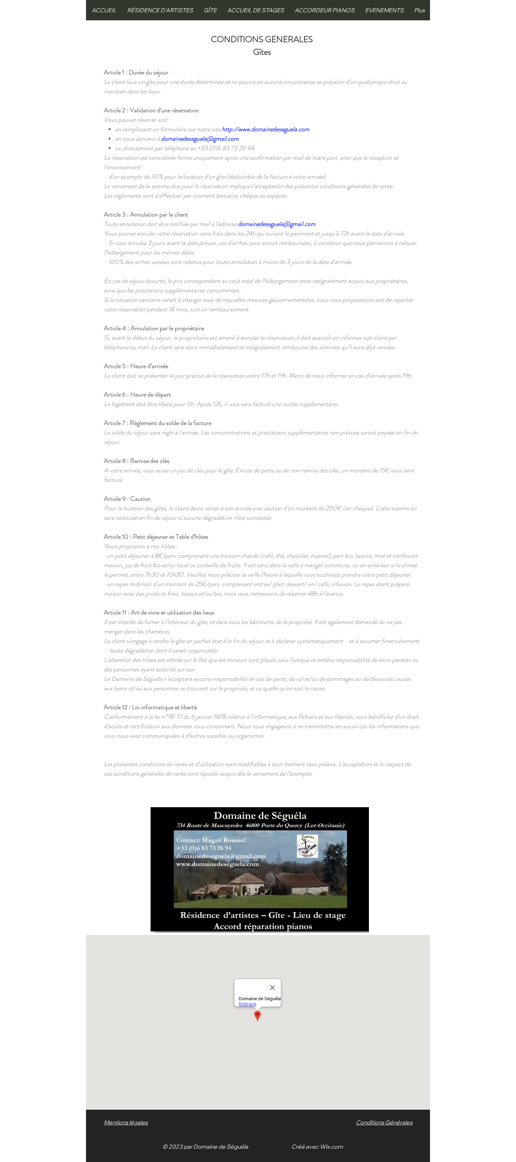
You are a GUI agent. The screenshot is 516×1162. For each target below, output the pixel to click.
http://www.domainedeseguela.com (265, 129)
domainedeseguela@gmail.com (200, 138)
